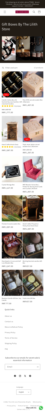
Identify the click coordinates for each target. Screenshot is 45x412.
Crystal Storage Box (8, 185)
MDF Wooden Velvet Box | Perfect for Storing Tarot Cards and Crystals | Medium (32, 186)
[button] (4, 12)
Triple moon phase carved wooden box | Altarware (31, 145)
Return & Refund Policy (14, 327)
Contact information (23, 409)
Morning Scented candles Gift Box (32, 262)
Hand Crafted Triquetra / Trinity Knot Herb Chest (31, 225)
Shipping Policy (11, 343)
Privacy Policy (10, 332)
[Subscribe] (37, 367)
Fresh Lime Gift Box (29, 298)
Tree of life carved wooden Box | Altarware (33, 101)
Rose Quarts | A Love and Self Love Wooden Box (11, 262)
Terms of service (23, 406)
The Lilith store (13, 402)
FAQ (6, 349)
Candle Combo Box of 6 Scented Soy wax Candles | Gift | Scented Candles (12, 102)
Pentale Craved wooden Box (11, 224)
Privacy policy (11, 406)
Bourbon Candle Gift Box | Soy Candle (11, 299)
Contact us (9, 321)
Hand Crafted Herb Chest (10, 144)
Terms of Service (11, 338)
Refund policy (37, 402)
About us (8, 316)
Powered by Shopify (24, 402)
